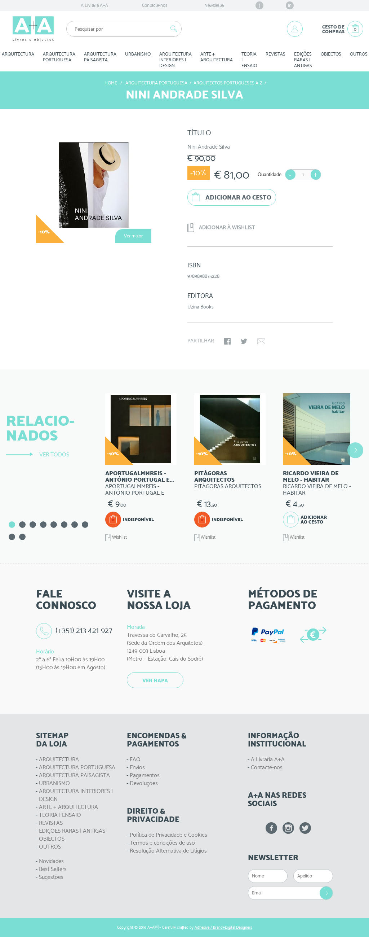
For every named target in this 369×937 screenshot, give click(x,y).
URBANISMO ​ (138, 54)
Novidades (51, 861)
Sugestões (51, 876)
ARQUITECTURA (59, 759)
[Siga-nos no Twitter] (305, 828)
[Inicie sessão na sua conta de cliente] (295, 29)
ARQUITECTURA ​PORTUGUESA (59, 56)
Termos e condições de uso (162, 842)
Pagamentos (145, 775)
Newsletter (214, 5)
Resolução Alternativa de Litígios (168, 850)
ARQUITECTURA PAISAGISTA (74, 775)
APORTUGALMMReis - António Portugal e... (139, 476)
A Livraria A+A (94, 5)
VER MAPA (155, 680)
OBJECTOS (331, 54)
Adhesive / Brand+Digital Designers (223, 927)
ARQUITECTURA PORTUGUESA (77, 767)
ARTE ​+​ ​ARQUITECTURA (216, 56)
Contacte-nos (154, 5)
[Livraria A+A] (33, 29)
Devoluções (144, 783)
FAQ (135, 759)
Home (111, 83)
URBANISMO (54, 783)
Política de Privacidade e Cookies (168, 834)
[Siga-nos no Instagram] (288, 828)
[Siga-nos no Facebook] (271, 828)
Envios (137, 767)
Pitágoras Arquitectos (214, 476)
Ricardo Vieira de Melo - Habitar (311, 476)
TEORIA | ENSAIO (60, 814)
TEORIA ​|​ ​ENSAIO (249, 59)
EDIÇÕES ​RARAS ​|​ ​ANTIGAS (303, 59)
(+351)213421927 (83, 630)
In (290, 5)
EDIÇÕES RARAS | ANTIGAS (72, 830)
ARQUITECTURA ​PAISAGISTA (100, 56)
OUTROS (50, 846)
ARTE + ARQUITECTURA (68, 807)
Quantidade (269, 174)
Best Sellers (53, 869)
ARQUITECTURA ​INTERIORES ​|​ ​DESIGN (175, 59)
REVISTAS (275, 54)
